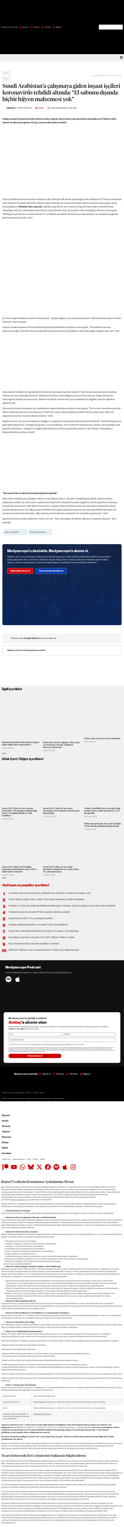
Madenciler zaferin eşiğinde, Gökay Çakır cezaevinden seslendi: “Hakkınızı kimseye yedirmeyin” (61, 744)
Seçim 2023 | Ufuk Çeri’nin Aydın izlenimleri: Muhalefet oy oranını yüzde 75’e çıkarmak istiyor (61, 869)
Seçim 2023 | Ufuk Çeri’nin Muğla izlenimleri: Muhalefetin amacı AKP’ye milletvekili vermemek (19, 869)
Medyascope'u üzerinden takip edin (34, 638)
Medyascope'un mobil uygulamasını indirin (26, 650)
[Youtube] (14, 1167)
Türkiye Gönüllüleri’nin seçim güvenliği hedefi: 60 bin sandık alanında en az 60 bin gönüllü (102, 810)
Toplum (6, 78)
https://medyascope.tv (20, 1200)
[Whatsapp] (22, 1167)
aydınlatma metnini (36, 1044)
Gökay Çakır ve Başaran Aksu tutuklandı (102, 738)
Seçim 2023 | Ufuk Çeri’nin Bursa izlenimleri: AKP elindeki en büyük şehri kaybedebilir (61, 810)
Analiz (5, 1121)
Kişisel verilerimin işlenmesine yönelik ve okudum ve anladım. (48, 1044)
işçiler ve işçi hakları (12, 532)
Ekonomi (6, 1137)
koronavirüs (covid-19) (37, 532)
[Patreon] (5, 1167)
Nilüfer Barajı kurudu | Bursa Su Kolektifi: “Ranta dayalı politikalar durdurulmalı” (102, 825)
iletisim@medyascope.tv (42, 1414)
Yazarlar (6, 1126)
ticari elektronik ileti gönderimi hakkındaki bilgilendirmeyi (58, 1044)
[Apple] (18, 979)
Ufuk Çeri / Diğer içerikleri (22, 759)
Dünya (6, 72)
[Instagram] (73, 1167)
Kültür (5, 1148)
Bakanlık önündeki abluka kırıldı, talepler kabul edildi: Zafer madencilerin (20, 743)
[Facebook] (48, 1167)
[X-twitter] (39, 1167)
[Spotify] (8, 979)
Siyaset (6, 1115)
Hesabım (6, 1153)
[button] (111, 12)
